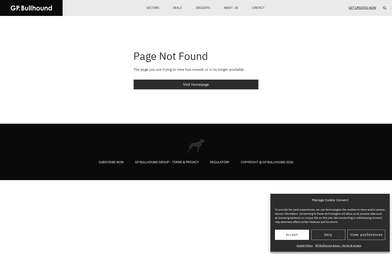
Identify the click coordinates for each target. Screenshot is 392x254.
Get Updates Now (362, 8)
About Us (231, 8)
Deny (328, 234)
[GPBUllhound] (31, 8)
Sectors (153, 8)
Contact (258, 8)
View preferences (366, 234)
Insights (203, 8)
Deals (177, 8)
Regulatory (219, 162)
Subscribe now (111, 162)
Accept (292, 234)
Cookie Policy (304, 245)
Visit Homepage (196, 84)
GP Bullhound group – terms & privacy (338, 245)
